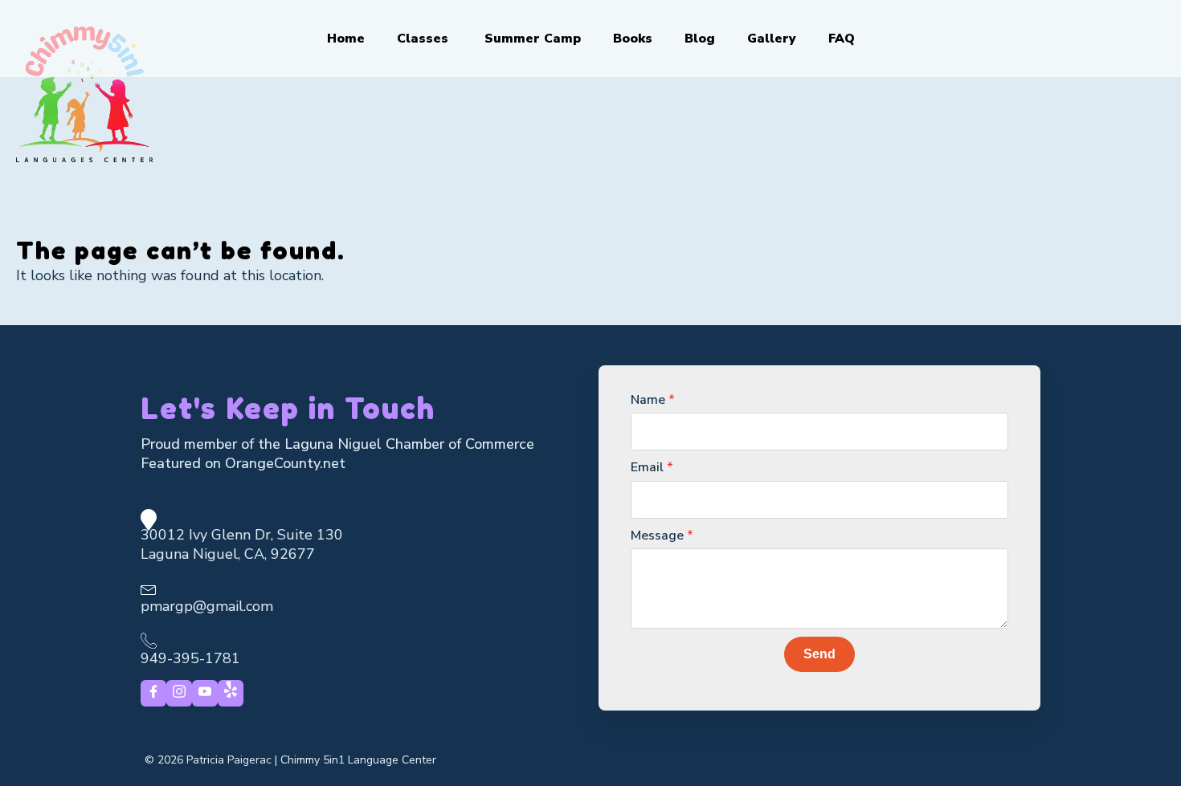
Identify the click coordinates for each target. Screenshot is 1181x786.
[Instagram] (179, 693)
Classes (422, 38)
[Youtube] (205, 693)
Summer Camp (532, 38)
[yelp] (230, 693)
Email (652, 467)
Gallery (771, 38)
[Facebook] (153, 693)
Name (653, 400)
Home (346, 38)
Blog (699, 38)
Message (662, 535)
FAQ (841, 38)
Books (632, 38)
